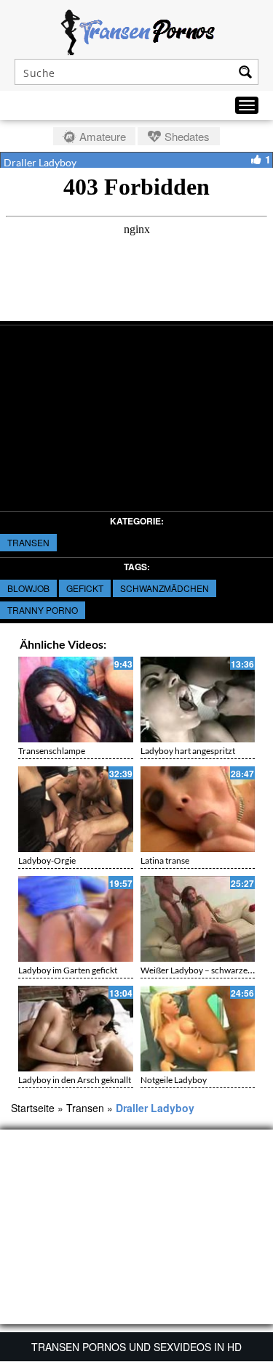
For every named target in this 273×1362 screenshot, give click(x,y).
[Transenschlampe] (75, 699)
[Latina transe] (198, 809)
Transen (28, 542)
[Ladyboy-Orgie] (75, 809)
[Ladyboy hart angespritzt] (198, 699)
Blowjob (28, 588)
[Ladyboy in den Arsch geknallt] (75, 1028)
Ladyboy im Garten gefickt (67, 970)
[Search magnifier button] (245, 72)
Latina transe (165, 860)
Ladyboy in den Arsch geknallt (74, 1079)
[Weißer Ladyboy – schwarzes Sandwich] (198, 919)
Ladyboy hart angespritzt (188, 750)
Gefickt (84, 588)
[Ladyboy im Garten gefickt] (75, 919)
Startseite (33, 1107)
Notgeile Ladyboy (174, 1079)
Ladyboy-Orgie (47, 860)
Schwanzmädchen (164, 588)
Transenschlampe (51, 750)
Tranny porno (42, 610)
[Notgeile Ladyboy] (198, 1028)
